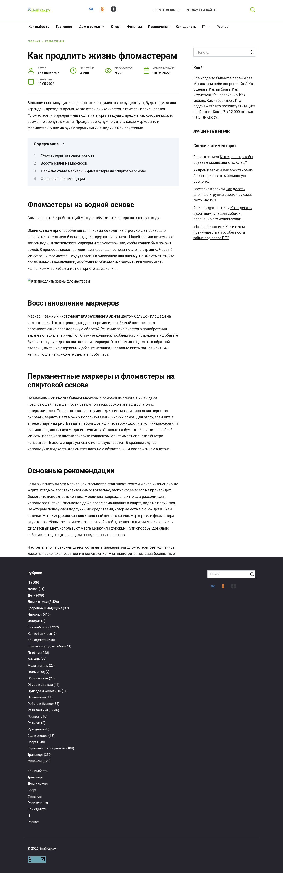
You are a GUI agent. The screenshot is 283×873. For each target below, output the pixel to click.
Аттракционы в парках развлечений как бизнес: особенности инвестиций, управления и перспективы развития (53, 777)
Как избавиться (40, 634)
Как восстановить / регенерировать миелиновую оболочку (223, 175)
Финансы (134, 27)
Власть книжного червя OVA (112, 766)
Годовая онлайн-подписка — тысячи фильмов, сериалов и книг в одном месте (171, 693)
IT (203, 27)
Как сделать (186, 27)
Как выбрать (39, 27)
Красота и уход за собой (46, 646)
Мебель (34, 659)
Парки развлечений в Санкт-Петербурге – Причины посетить (230, 691)
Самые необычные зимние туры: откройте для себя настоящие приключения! (112, 694)
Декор (33, 589)
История (34, 621)
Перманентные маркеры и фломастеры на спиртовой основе (93, 171)
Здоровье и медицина (45, 608)
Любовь (34, 653)
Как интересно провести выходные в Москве (53, 691)
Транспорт (64, 27)
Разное (222, 27)
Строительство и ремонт (46, 748)
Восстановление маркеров (64, 163)
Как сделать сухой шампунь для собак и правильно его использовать (222, 213)
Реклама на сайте (201, 10)
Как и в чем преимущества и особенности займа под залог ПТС (219, 232)
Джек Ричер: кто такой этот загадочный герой (171, 768)
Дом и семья (89, 27)
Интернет (35, 614)
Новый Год (36, 672)
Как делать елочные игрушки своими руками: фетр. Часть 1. (222, 194)
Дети (31, 595)
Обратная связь (166, 10)
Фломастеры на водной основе (67, 155)
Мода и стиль (38, 666)
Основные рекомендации (63, 179)
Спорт (116, 27)
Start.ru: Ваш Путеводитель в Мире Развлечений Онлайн (230, 770)
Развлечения (158, 27)
